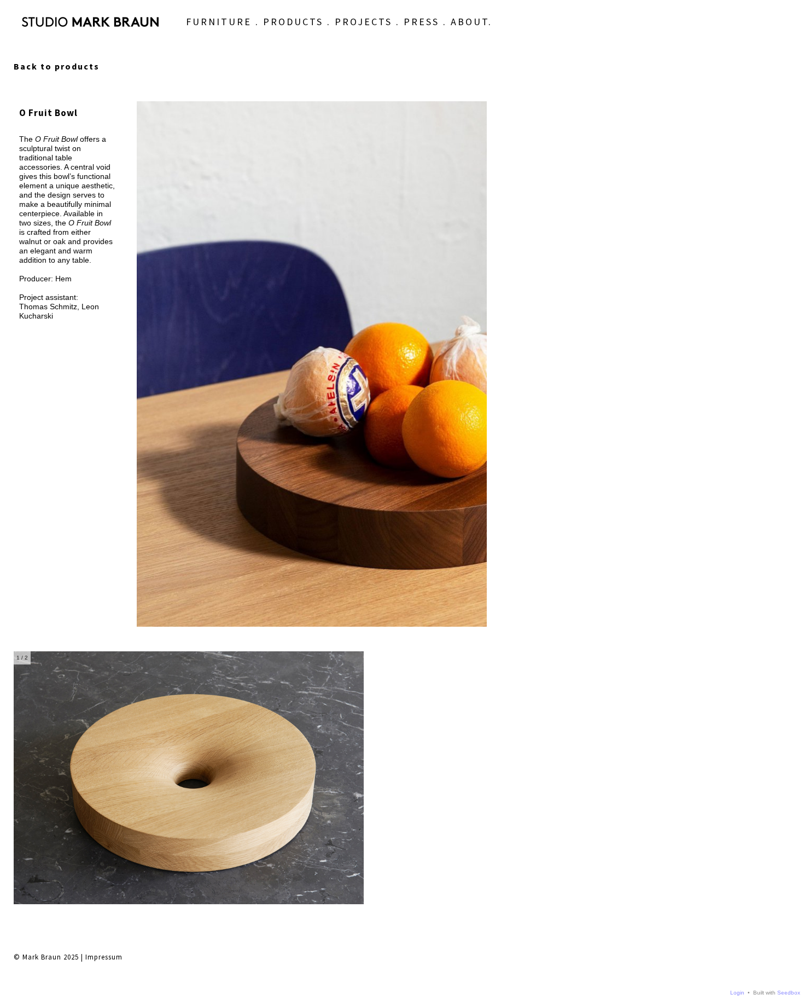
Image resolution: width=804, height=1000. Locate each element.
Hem (63, 278)
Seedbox (788, 993)
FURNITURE (219, 21)
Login (737, 993)
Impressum (104, 957)
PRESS (421, 21)
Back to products (57, 66)
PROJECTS (363, 21)
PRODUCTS (293, 21)
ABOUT (469, 21)
